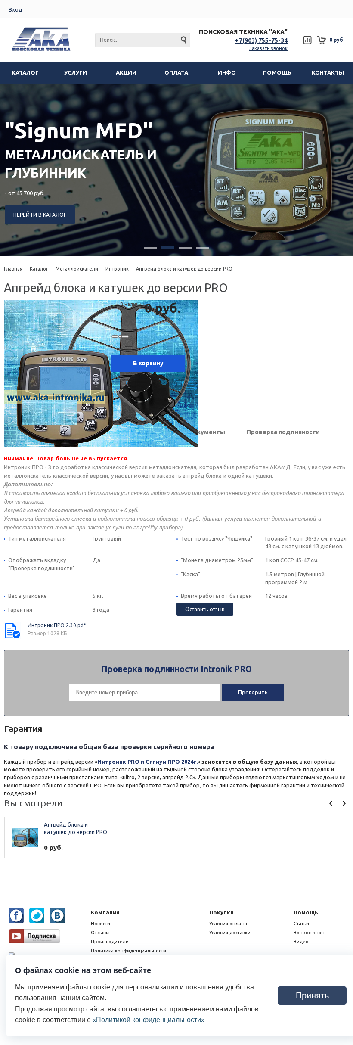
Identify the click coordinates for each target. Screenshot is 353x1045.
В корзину (148, 363)
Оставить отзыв (205, 609)
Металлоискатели (77, 268)
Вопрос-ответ (309, 932)
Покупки (221, 912)
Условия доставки (230, 932)
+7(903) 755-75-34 (261, 40)
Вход (15, 9)
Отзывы (100, 932)
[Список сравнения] (307, 40)
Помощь (306, 912)
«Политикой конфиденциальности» (148, 1019)
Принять (312, 995)
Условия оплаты (228, 923)
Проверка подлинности (283, 432)
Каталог (39, 268)
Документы (206, 432)
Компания (105, 912)
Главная (13, 268)
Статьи (301, 923)
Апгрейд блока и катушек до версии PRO (75, 828)
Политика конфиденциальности (128, 950)
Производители (110, 941)
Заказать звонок (268, 48)
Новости (100, 923)
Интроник (117, 268)
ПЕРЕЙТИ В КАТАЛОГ (39, 215)
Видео (301, 941)
